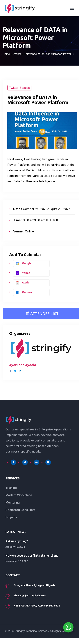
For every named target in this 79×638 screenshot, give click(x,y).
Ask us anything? (17, 541)
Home (6, 53)
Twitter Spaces (19, 88)
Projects (11, 517)
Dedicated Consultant (20, 510)
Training (11, 488)
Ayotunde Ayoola (22, 365)
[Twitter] (25, 462)
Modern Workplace (19, 495)
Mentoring (13, 502)
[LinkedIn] (36, 462)
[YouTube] (48, 462)
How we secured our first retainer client (32, 555)
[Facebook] (13, 462)
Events (17, 53)
